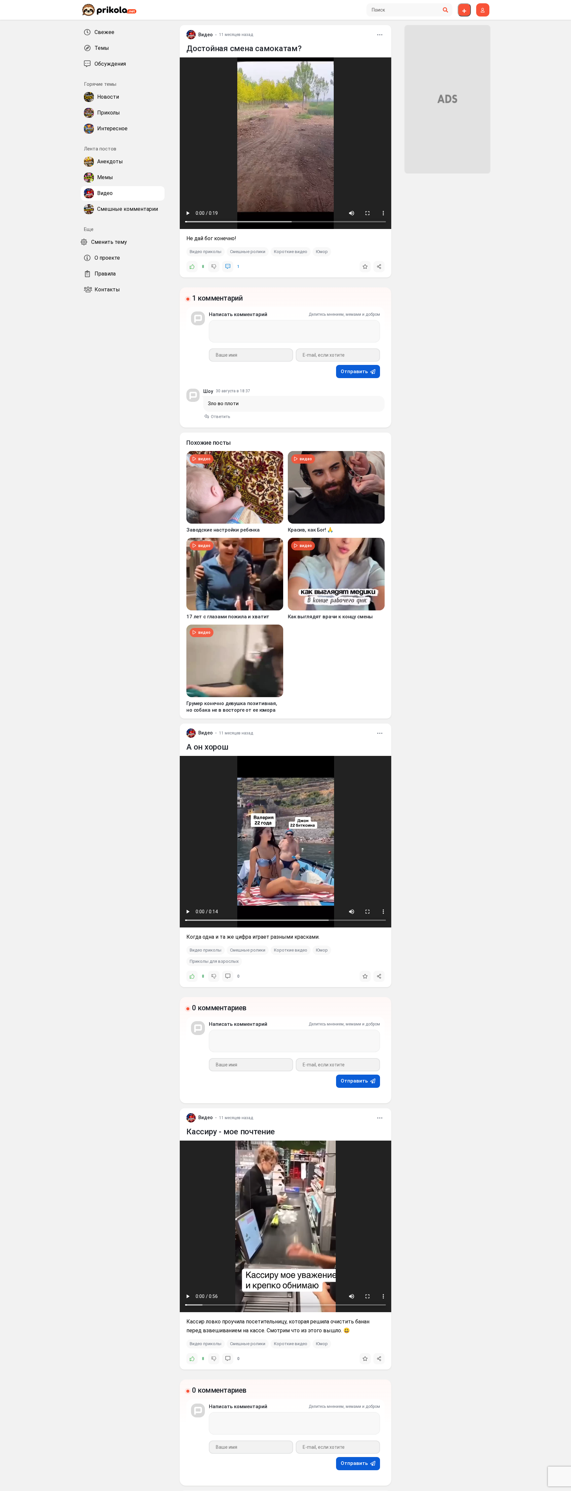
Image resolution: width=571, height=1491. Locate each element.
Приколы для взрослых (214, 961)
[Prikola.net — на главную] (109, 9)
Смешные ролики (247, 251)
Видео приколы (205, 251)
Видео (205, 34)
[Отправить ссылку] (379, 266)
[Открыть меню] (380, 35)
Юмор (322, 251)
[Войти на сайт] (482, 9)
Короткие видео (290, 251)
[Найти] (445, 9)
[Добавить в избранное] (365, 266)
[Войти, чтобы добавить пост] (464, 9)
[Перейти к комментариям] (227, 266)
